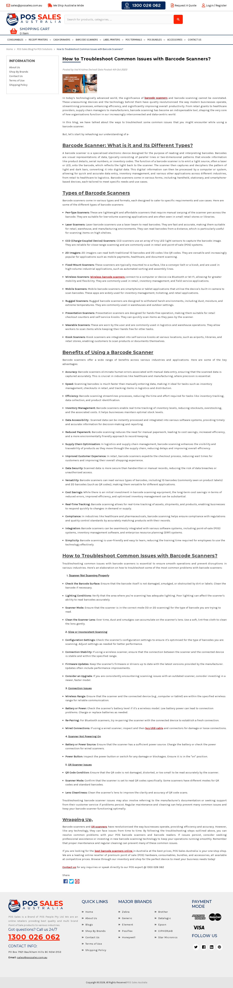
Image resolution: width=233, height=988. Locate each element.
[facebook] (204, 947)
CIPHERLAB (165, 931)
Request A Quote (185, 5)
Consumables (15, 39)
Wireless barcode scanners (107, 276)
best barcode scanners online (114, 851)
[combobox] (119, 19)
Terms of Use (16, 80)
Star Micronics (168, 937)
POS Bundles (154, 39)
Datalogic (164, 918)
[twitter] (196, 947)
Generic (127, 918)
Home (89, 911)
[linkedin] (211, 947)
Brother (163, 911)
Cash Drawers (61, 39)
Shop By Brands (18, 72)
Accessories (174, 39)
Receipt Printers (38, 39)
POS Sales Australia (137, 982)
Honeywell (128, 937)
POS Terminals (134, 39)
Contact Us (194, 39)
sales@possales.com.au (32, 957)
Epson (162, 924)
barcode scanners (156, 97)
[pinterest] (219, 947)
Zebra (125, 911)
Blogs (89, 924)
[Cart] (13, 31)
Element (127, 924)
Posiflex (127, 931)
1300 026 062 (146, 5)
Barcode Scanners (87, 39)
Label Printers (111, 39)
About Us (14, 67)
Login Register (216, 5)
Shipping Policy (18, 85)
